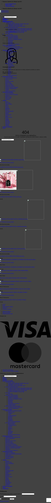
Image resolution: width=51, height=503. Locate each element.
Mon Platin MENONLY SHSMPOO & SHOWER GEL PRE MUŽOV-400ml (17, 267)
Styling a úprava (9, 63)
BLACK (7, 106)
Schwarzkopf (11, 56)
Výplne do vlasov (9, 85)
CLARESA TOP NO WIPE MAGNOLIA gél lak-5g (11, 167)
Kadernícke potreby (8, 76)
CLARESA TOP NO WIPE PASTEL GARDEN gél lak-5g (13, 226)
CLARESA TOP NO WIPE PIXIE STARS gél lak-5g (12, 256)
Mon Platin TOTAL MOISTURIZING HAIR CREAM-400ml (13, 278)
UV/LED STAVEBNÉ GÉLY (11, 27)
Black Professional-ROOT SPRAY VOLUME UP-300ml (13, 299)
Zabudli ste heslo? (4, 501)
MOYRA (7, 120)
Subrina (10, 61)
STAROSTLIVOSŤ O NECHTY (15, 47)
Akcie (4, 128)
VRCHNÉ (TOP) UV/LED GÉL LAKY (16, 26)
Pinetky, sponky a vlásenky (11, 87)
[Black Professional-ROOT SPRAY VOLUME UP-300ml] (13, 292)
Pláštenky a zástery (9, 86)
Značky (4, 100)
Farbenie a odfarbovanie (11, 77)
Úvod (4, 17)
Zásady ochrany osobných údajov (11, 371)
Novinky (5, 19)
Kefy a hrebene (8, 79)
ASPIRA (7, 125)
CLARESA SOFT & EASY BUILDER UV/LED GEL (20, 29)
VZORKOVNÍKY (12, 45)
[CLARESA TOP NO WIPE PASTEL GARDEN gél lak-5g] (22, 219)
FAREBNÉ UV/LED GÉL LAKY (15, 25)
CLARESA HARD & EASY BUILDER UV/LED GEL (20, 28)
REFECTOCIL (8, 117)
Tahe (9, 55)
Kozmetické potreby (8, 92)
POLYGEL (7, 33)
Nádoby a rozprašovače (11, 88)
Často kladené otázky (8, 306)
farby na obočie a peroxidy (11, 94)
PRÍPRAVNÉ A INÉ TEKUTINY (12, 46)
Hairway (7, 112)
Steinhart (7, 123)
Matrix (9, 58)
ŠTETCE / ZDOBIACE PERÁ (15, 39)
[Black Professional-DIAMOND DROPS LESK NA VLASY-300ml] (15, 281)
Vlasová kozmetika (7, 50)
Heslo (1, 496)
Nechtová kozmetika (8, 21)
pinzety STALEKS (9, 93)
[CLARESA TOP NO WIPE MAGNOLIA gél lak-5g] (20, 159)
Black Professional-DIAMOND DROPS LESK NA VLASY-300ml (15, 288)
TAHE (6, 105)
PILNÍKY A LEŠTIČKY (13, 38)
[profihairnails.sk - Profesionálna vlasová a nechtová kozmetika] (4, 11)
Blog (4, 305)
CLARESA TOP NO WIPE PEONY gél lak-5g (10, 196)
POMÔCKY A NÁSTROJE (11, 35)
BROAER (7, 108)
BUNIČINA (10, 40)
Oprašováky (8, 82)
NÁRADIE (10, 43)
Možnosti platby (6, 312)
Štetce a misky (8, 83)
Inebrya (9, 57)
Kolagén (5, 20)
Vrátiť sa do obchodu (7, 45)
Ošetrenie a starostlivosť (11, 51)
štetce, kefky (8, 98)
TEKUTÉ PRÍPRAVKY (13, 49)
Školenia (5, 308)
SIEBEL (7, 119)
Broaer (9, 59)
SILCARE (7, 122)
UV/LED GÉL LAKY (10, 382)
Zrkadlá (7, 89)
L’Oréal (9, 53)
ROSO (6, 118)
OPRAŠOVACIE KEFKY (14, 44)
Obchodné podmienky (8, 369)
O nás (4, 304)
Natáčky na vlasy (9, 81)
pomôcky (7, 99)
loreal (6, 101)
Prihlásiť (12, 498)
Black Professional (12, 62)
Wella (9, 68)
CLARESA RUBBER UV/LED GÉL (16, 32)
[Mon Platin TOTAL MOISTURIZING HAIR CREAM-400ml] (14, 270)
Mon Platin (10, 52)
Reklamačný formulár (8, 313)
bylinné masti (8, 97)
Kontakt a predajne (7, 126)
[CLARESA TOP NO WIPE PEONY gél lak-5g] (16, 189)
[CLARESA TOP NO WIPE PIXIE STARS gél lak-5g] (21, 248)
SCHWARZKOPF (9, 111)
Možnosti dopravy (7, 311)
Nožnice (7, 80)
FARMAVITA (8, 114)
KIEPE (6, 113)
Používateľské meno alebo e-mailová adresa (11, 493)
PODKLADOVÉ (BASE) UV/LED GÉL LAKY (18, 23)
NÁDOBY (10, 41)
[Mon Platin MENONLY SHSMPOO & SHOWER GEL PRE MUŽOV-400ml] (18, 259)
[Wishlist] (0, 161)
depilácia (7, 95)
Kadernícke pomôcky (10, 91)
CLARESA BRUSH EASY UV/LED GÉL (17, 31)
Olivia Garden (8, 104)
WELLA (7, 110)
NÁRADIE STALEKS (13, 37)
